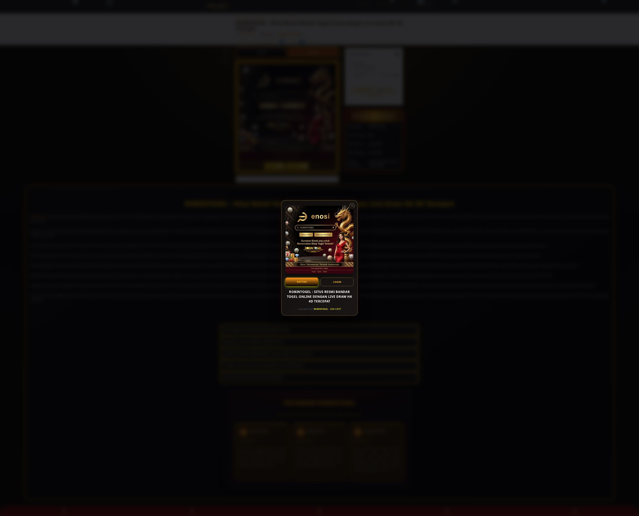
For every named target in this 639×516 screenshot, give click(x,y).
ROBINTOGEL (321, 309)
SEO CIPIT (335, 309)
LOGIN (337, 281)
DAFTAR (302, 281)
